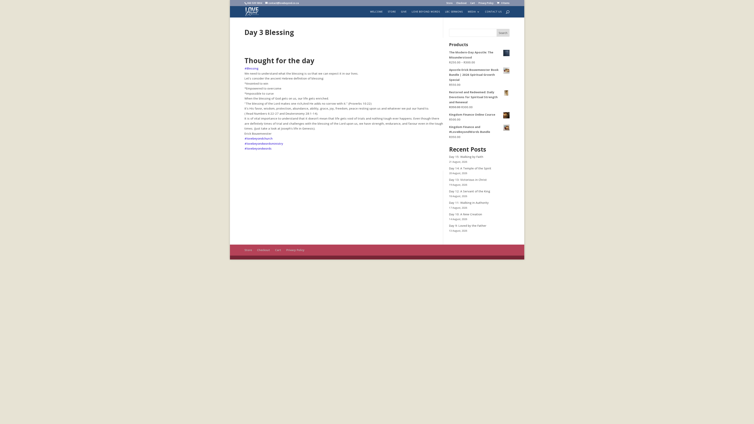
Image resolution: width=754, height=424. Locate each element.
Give (404, 11)
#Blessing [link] (251, 68)
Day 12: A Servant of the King (469, 191)
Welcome (376, 11)
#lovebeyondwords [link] (258, 148)
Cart (472, 3)
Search (503, 33)
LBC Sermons (454, 11)
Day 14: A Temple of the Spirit (470, 168)
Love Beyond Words (426, 11)
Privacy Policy (486, 3)
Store (449, 3)
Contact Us (493, 11)
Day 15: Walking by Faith (466, 157)
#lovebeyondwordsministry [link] (263, 143)
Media (472, 11)
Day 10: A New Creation (465, 214)
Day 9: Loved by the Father (467, 226)
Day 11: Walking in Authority (469, 203)
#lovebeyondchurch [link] (258, 138)
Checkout (461, 3)
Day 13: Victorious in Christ (468, 180)
